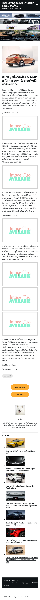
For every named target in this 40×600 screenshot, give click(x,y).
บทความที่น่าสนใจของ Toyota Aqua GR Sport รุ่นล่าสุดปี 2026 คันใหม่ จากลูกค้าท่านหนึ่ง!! (21, 505)
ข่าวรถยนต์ (7, 376)
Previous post (20, 387)
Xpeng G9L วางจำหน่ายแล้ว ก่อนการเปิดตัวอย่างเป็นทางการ (20, 487)
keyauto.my (12, 365)
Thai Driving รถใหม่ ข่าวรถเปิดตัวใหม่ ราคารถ (18, 4)
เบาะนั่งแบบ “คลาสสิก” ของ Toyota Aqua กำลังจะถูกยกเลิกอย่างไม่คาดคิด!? (20, 470)
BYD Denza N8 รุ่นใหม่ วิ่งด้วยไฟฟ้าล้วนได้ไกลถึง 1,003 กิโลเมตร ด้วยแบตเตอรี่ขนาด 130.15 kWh (22, 560)
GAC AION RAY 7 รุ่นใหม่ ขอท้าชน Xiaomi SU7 (20, 452)
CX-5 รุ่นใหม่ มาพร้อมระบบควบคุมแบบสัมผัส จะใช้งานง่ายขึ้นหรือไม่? (21, 541)
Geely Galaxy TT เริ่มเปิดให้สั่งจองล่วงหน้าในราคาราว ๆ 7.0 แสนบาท (21, 524)
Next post (20, 394)
